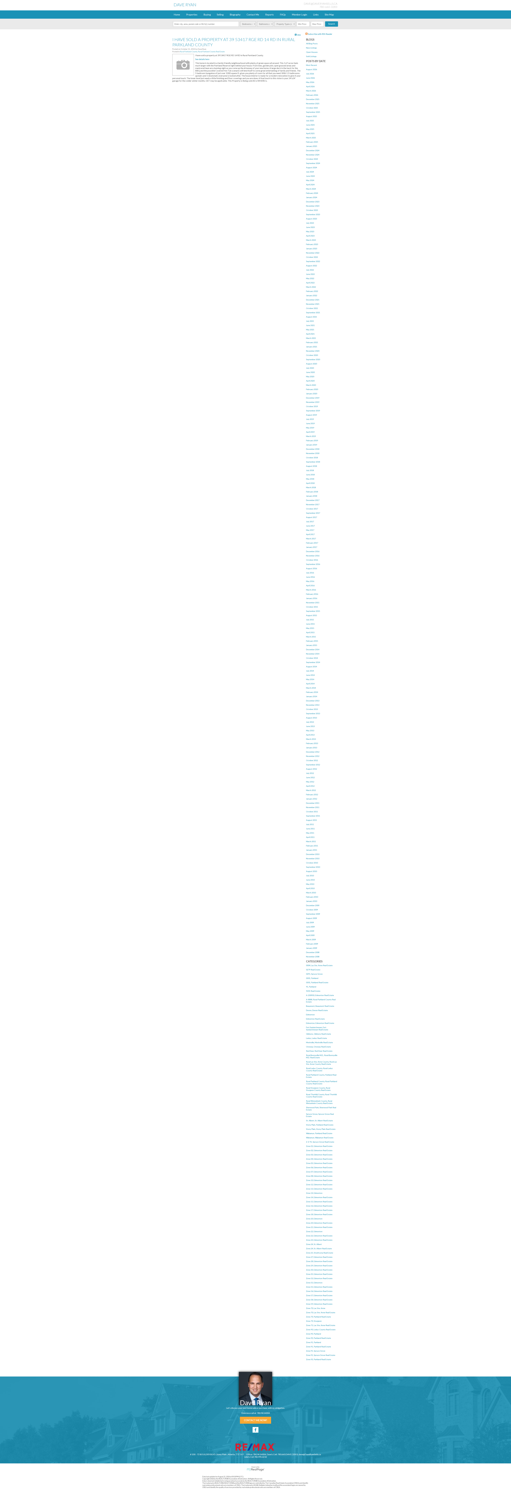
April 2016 (310, 585)
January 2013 (311, 747)
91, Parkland (311, 987)
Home (177, 14)
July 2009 (310, 922)
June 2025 (310, 125)
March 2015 (311, 637)
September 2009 (313, 914)
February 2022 (312, 291)
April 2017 (310, 534)
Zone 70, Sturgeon (314, 1321)
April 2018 (310, 483)
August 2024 (311, 167)
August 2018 (311, 466)
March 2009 (311, 939)
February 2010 (312, 897)
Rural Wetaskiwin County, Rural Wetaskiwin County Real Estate (319, 1102)
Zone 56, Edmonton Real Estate (319, 1291)
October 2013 (312, 709)
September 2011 (313, 816)
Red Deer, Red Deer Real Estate (319, 1051)
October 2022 (312, 257)
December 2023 (312, 201)
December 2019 (312, 398)
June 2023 (310, 227)
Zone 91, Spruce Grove (315, 1351)
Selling (220, 14)
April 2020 (310, 381)
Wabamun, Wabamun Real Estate (319, 1137)
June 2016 (310, 577)
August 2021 (311, 317)
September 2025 (313, 112)
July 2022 (310, 270)
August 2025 (311, 116)
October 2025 (312, 108)
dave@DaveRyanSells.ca (310, 1454)
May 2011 (310, 833)
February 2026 (312, 95)
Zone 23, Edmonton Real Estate (319, 1240)
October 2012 (312, 760)
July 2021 (310, 321)
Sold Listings (311, 56)
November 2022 (312, 253)
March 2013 (311, 739)
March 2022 (311, 287)
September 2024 (313, 163)
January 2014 (311, 696)
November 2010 (312, 858)
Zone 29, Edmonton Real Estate (319, 1265)
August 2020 (311, 364)
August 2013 (311, 718)
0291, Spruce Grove (314, 974)
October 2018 (312, 457)
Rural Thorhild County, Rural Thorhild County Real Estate (321, 1095)
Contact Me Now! (255, 1420)
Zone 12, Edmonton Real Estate (319, 1184)
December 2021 (312, 300)
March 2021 (311, 338)
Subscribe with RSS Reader (320, 34)
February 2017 (312, 543)
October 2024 (312, 159)
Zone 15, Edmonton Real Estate (319, 1201)
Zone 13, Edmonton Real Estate (319, 1189)
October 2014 (312, 658)
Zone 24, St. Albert (314, 1244)
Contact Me (253, 14)
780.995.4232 (260, 1457)
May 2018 (310, 479)
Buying (207, 14)
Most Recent (311, 65)
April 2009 (310, 935)
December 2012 (312, 752)
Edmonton (310, 1014)
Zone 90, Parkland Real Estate (318, 1338)
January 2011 (311, 850)
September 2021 (313, 312)
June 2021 (310, 325)
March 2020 (311, 385)
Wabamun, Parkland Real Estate (319, 1133)
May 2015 (310, 628)
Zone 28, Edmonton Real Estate (319, 1261)
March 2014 (311, 688)
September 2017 (313, 513)
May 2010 (310, 884)
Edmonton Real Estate (315, 1019)
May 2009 (310, 931)
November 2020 (312, 351)
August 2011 (311, 820)
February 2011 (312, 846)
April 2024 (310, 184)
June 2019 (310, 423)
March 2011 (311, 841)
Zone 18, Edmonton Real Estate (319, 1214)
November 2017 (312, 504)
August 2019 (311, 415)
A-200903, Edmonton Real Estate (320, 995)
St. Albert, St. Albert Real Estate (319, 1120)
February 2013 (312, 743)
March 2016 (311, 590)
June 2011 (310, 828)
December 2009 (312, 905)
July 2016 (310, 573)
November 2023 (312, 206)
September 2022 (313, 261)
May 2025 (310, 129)
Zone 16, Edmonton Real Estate (319, 1206)
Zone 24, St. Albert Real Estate (319, 1248)
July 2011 (310, 824)
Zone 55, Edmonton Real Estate (319, 1287)
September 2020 (313, 359)
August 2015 (311, 615)
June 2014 (310, 675)
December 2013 (312, 701)
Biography (235, 14)
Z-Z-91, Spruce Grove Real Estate (320, 1142)
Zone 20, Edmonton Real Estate (319, 1223)
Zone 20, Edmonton (314, 1218)
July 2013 (310, 722)
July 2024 (310, 172)
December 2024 (312, 150)
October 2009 (312, 910)
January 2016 (311, 598)
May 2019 (310, 428)
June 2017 (310, 526)
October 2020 (312, 355)
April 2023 (310, 236)
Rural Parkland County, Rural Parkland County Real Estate (321, 1082)
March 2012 (311, 790)
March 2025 (311, 137)
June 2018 (310, 474)
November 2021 (312, 304)
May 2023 (310, 231)
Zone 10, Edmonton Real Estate (319, 1180)
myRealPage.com (256, 1470)
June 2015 (310, 624)
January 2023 (311, 248)
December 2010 (312, 854)
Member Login (299, 14)
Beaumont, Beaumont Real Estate (320, 1006)
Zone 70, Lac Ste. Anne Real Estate (320, 1312)
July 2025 (310, 120)
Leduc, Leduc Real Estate (316, 1038)
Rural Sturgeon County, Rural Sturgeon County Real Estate (318, 1089)
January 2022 (311, 295)
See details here (202, 59)
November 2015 (312, 602)
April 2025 (310, 133)
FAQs (283, 14)
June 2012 (310, 777)
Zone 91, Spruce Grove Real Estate (320, 1355)
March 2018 (311, 487)
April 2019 (310, 432)
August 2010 (311, 871)
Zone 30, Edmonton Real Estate (319, 1270)
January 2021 (311, 346)
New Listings (311, 48)
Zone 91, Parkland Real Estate (318, 1346)
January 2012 (311, 799)
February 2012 (312, 794)
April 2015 (310, 632)
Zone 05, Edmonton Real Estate (319, 1163)
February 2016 (312, 594)
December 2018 (312, 449)
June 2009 (310, 927)
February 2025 (312, 142)
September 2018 (313, 462)
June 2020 (310, 372)
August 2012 (311, 769)
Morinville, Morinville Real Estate (319, 1042)
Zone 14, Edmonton (314, 1193)
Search (331, 24)
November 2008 (312, 956)
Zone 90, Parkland (313, 1334)
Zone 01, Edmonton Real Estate (319, 1146)
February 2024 (312, 193)
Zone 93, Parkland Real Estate (318, 1359)
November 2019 (312, 402)
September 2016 (313, 564)
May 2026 (310, 82)
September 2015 (313, 611)
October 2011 (312, 811)
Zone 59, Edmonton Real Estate (319, 1304)
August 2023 (311, 219)
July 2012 (310, 773)
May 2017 (310, 530)
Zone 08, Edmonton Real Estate (319, 1176)
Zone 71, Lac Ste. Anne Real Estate (320, 1325)
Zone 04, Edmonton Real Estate (319, 1159)
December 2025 (312, 99)
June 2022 (310, 274)
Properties (191, 14)
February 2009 (312, 944)
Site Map (329, 14)
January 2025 (311, 146)
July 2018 (310, 470)
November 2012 (312, 756)
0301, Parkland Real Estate (317, 982)
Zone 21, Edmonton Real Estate (319, 1227)
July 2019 (310, 419)
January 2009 (311, 948)
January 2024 (311, 197)
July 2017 (310, 521)
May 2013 (310, 730)
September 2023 (313, 214)
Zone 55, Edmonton (314, 1282)
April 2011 (310, 837)
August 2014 (311, 666)
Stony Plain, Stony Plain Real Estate (320, 1129)
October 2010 (312, 863)
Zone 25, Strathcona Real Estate (319, 1253)
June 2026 (310, 78)
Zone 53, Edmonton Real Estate (319, 1278)
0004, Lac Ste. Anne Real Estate (319, 965)
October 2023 (312, 210)
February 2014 (312, 692)
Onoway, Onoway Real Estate (318, 1047)
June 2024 (310, 176)
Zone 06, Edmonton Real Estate (319, 1167)
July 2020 (310, 368)
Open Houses (312, 52)
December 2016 (312, 551)
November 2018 (312, 453)
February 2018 (312, 492)
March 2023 (311, 240)
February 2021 (312, 342)
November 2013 (312, 705)
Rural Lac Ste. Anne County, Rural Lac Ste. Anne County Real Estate (321, 1063)
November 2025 (312, 103)
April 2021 (310, 334)
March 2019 (311, 436)
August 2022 (311, 265)
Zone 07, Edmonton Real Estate (319, 1172)
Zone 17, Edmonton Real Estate (319, 1210)
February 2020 (312, 389)
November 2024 (312, 155)
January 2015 (311, 645)
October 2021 (312, 308)
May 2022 (310, 278)
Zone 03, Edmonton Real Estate (319, 1155)
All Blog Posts (312, 43)
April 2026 (310, 86)
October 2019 (312, 406)
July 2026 (310, 74)
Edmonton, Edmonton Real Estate (320, 1023)
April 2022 (310, 283)
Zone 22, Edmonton (314, 1231)
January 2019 (311, 445)
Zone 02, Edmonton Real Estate (319, 1150)
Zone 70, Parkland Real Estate (318, 1317)
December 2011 (312, 803)
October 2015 (312, 607)
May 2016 (310, 581)
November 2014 (312, 654)
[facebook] (255, 1430)
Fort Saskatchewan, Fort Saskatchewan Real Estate (317, 1028)
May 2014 (310, 679)
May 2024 (310, 180)
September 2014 (313, 662)
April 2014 (310, 683)
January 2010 (311, 901)
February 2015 (312, 641)
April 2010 (310, 888)
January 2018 (311, 496)
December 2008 (312, 952)
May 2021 (310, 329)
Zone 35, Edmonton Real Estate (319, 1274)
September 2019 (313, 410)
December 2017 (312, 500)
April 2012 (310, 786)
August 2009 (311, 918)
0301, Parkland (312, 978)
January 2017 (311, 547)
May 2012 (310, 782)
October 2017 (312, 509)
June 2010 (310, 880)
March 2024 (311, 189)
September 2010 (313, 867)
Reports (269, 14)
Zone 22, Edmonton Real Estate (319, 1236)
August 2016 (311, 568)
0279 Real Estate (313, 969)
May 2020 (310, 376)
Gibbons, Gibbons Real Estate (318, 1034)
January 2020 (311, 393)
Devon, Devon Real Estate (317, 1010)
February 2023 (312, 244)
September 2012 (313, 764)
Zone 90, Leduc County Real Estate (320, 1329)
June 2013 (310, 726)
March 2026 (311, 91)
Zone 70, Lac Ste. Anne (315, 1308)
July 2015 (310, 619)
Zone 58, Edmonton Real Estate (319, 1300)
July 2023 (310, 223)
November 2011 (312, 807)
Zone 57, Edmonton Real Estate (319, 1295)
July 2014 (310, 671)
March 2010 (311, 892)
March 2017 (311, 538)
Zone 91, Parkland (313, 1342)
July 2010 (310, 875)
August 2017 (311, 517)
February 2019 (312, 440)
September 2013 (313, 713)
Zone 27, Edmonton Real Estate (319, 1257)
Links (316, 14)
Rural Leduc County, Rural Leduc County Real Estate (319, 1069)
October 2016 (312, 560)
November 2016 (312, 555)
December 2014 (312, 649)
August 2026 (311, 69)
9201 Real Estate (313, 991)
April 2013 (310, 735)
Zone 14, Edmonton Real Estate (319, 1197)
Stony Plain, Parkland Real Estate (319, 1125)
